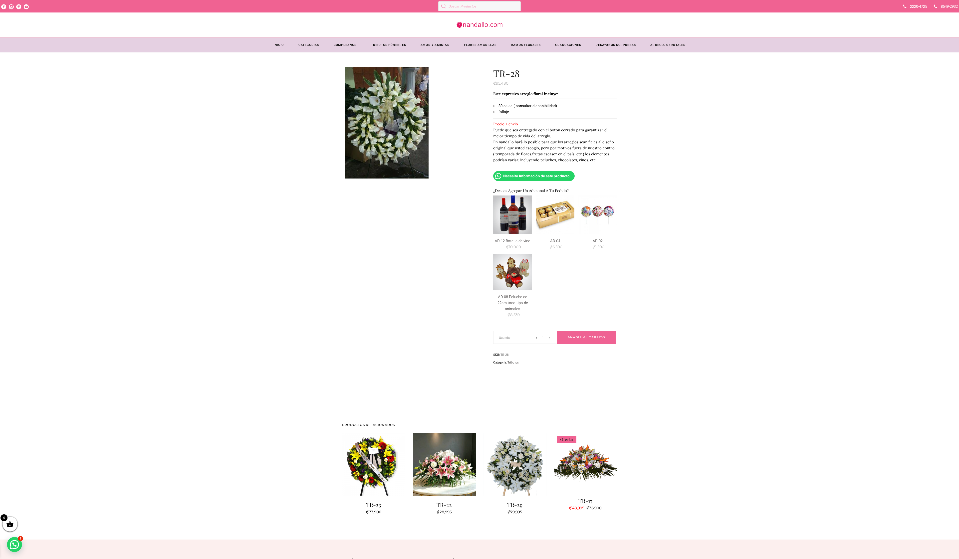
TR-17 (585, 501)
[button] (14, 544)
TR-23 (373, 505)
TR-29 (514, 505)
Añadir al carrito (586, 337)
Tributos (513, 362)
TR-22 (444, 505)
